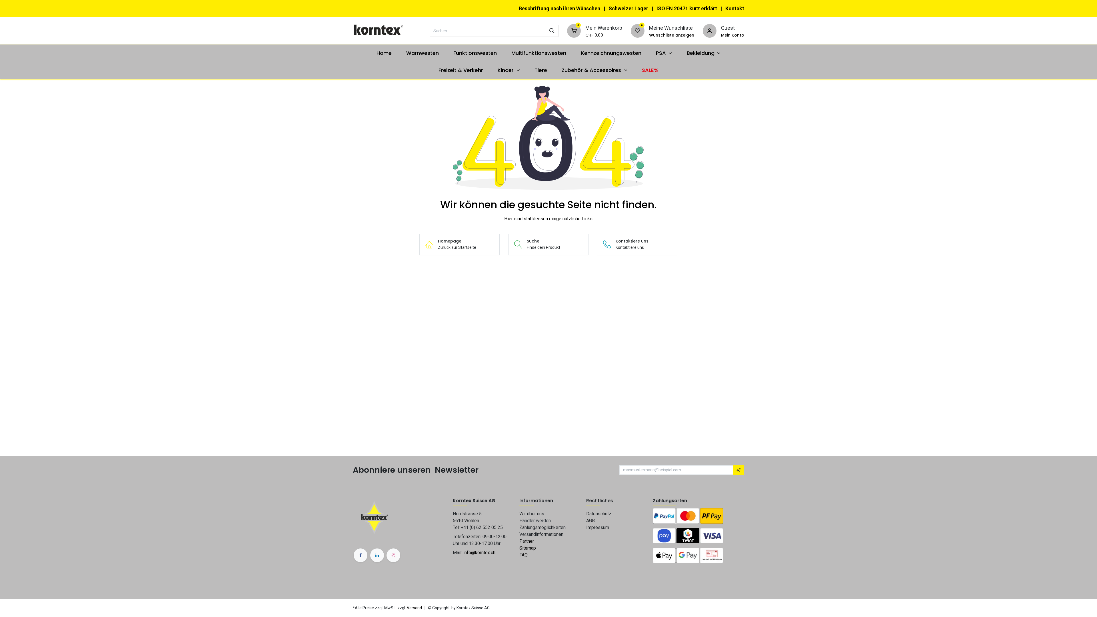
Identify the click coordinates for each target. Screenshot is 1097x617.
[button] (738, 470)
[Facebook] (360, 555)
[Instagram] (393, 555)
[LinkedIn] (377, 555)
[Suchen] (552, 31)
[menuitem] (384, 53)
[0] (574, 30)
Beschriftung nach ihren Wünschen (559, 8)
